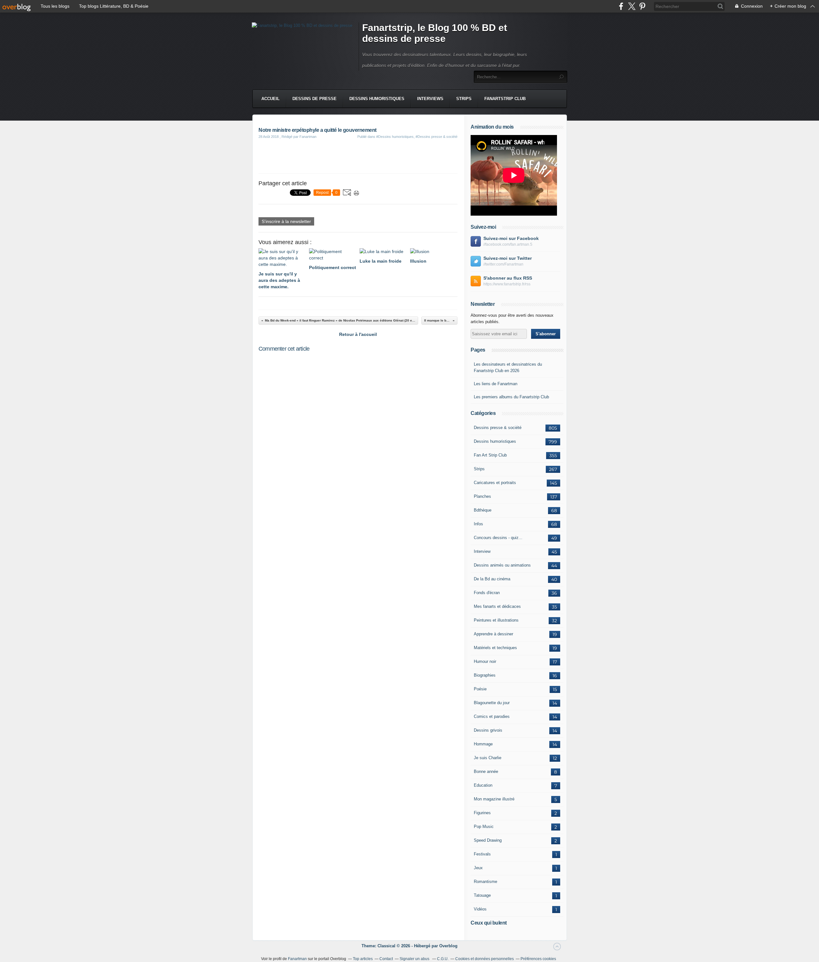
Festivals (482, 854)
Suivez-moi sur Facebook (511, 238)
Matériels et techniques (495, 647)
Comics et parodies (492, 716)
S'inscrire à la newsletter (286, 221)
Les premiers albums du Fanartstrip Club (511, 396)
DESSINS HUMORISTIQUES (376, 98)
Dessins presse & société (497, 427)
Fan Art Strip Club (490, 455)
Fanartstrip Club (505, 98)
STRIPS (464, 98)
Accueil (270, 98)
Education (483, 785)
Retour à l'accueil (358, 334)
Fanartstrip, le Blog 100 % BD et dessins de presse (434, 33)
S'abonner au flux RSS (507, 278)
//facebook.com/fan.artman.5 (507, 244)
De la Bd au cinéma (492, 578)
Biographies (485, 675)
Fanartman (297, 959)
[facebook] (621, 6)
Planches (482, 496)
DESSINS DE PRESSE (314, 98)
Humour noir (485, 661)
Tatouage (482, 895)
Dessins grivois (488, 730)
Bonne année (486, 771)
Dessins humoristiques (495, 441)
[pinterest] (642, 6)
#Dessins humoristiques (395, 137)
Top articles (363, 959)
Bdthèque (482, 510)
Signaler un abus (415, 959)
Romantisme (485, 881)
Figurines (482, 812)
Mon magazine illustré (494, 799)
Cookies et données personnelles (484, 959)
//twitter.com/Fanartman (503, 264)
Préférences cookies (538, 959)
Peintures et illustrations (496, 620)
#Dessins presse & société (436, 137)
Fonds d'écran (487, 592)
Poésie (480, 689)
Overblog (448, 945)
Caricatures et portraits (495, 482)
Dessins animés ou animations (502, 565)
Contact (386, 959)
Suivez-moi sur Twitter (507, 258)
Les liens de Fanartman (495, 383)
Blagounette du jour (492, 702)
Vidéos (480, 909)
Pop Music (484, 826)
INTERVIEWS (430, 98)
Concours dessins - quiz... (498, 537)
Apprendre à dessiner (493, 634)
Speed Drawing (488, 840)
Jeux (478, 867)
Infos (478, 523)
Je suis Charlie (487, 757)
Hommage (483, 744)
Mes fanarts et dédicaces (497, 606)
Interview (482, 551)
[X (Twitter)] (632, 6)
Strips (479, 468)
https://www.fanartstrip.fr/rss (506, 284)
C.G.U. (443, 959)
